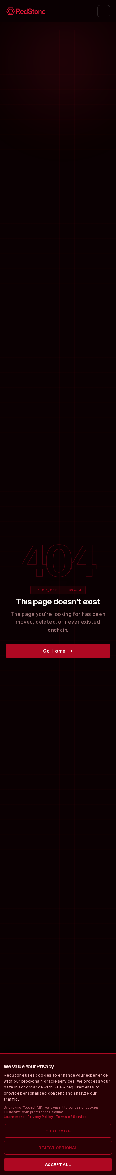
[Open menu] (103, 11)
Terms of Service (71, 1117)
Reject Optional (58, 1148)
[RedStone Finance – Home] (25, 11)
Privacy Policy (40, 1117)
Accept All (58, 1164)
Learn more (14, 1117)
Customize (58, 1131)
